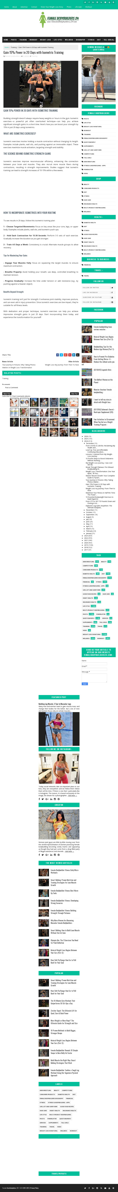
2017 (86, 550)
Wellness (69, 39)
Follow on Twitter (91, 287)
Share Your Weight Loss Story (52, 7)
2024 (86, 441)
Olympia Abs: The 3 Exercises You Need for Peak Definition (64, 941)
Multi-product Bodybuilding (95, 208)
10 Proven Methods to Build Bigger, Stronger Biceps (63, 1031)
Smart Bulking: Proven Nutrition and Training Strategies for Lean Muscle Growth (63, 883)
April (88, 526)
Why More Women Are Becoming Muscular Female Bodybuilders (62, 921)
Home (6, 7)
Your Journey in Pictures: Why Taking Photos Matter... (99, 481)
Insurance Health (90, 204)
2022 (86, 538)
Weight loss (45, 39)
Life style (78, 7)
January (89, 533)
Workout (88, 7)
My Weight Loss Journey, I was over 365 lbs (99, 464)
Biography (80, 39)
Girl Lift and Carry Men (92, 150)
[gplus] (93, 2)
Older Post (74, 393)
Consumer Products (91, 188)
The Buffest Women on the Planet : (103, 381)
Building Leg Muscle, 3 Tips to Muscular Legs (55, 703)
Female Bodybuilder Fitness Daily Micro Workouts (64, 871)
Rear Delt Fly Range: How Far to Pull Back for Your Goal (63, 961)
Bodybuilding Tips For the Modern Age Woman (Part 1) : (104, 348)
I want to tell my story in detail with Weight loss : (102, 400)
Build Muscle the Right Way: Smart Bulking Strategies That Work (63, 1061)
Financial (87, 265)
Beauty (86, 184)
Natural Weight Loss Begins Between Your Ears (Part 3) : (104, 338)
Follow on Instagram (92, 302)
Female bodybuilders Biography (95, 138)
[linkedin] (51, 799)
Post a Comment (11, 387)
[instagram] (97, 2)
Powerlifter (88, 169)
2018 (86, 547)
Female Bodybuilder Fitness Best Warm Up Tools (64, 892)
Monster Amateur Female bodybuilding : (103, 391)
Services (105, 618)
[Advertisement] (41, 191)
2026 (86, 436)
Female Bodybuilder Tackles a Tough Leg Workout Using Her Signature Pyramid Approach (65, 1073)
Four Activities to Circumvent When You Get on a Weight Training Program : (104, 422)
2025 (86, 439)
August (89, 517)
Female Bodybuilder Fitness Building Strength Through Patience (63, 911)
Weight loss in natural (93, 126)
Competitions (89, 154)
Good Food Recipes (90, 234)
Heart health (89, 242)
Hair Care (87, 200)
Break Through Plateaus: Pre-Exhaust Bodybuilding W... (100, 468)
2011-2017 (26, 1188)
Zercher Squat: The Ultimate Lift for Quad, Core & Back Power (64, 1012)
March (88, 529)
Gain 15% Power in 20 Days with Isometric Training (98, 485)
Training (23, 39)
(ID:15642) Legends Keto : (103, 369)
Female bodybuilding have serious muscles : (103, 328)
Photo (69, 7)
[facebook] (89, 2)
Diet (99, 39)
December (90, 443)
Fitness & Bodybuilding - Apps (95, 165)
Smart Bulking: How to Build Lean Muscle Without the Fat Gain (65, 931)
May (88, 524)
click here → (72, 795)
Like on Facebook (90, 292)
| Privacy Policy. (34, 1188)
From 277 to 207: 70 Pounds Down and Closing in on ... (100, 502)
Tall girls (108, 39)
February (89, 531)
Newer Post (6, 393)
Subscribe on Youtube (92, 297)
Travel (86, 276)
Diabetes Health (11, 45)
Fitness (91, 39)
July (87, 519)
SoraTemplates (11, 1188)
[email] (105, 2)
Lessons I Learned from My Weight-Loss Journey (99, 455)
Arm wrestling (89, 162)
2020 (86, 543)
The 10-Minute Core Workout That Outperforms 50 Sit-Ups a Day (63, 1002)
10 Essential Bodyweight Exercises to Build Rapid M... (99, 498)
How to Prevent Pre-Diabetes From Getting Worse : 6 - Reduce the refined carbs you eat (98, 360)
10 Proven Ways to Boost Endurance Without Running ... (99, 459)
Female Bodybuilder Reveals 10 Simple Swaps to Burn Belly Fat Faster (64, 1051)
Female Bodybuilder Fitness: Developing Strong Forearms (64, 902)
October (89, 512)
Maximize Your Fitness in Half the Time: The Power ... (100, 494)
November (90, 510)
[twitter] (85, 2)
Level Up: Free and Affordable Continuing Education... (97, 451)
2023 (86, 536)
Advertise (24, 7)
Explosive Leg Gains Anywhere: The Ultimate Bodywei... (99, 507)
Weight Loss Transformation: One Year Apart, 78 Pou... (100, 472)
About (14, 7)
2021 (86, 540)
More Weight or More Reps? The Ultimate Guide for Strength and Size (64, 1022)
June (88, 522)
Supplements (88, 146)
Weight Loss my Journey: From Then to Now (100, 489)
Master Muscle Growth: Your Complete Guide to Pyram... (100, 477)
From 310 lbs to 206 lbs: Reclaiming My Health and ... (100, 447)
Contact (34, 7)
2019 (86, 545)
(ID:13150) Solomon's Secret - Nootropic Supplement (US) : (104, 410)
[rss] (101, 2)
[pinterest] (113, 2)
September (90, 514)
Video (86, 173)
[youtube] (109, 2)
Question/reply (89, 142)
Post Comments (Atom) (21, 396)
